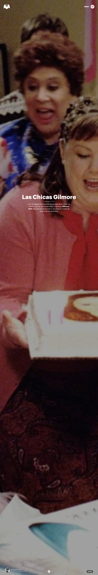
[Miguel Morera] (7, 7)
